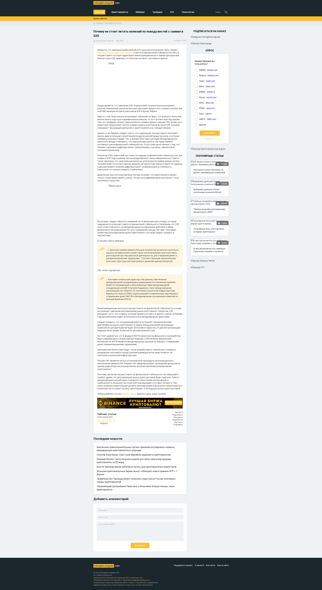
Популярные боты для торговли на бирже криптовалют (208, 230)
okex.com (210, 103)
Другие (202, 125)
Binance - (209, 75)
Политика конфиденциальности (136, 580)
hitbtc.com (211, 119)
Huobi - (207, 81)
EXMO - (206, 108)
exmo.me (210, 108)
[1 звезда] (99, 420)
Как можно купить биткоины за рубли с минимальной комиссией (209, 171)
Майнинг (140, 12)
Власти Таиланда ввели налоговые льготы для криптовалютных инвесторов (136, 466)
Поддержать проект (183, 565)
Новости (99, 12)
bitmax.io (211, 92)
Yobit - (205, 114)
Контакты (210, 565)
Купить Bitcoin (100, 18)
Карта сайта (223, 565)
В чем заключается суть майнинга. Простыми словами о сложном (209, 250)
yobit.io (208, 114)
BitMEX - (208, 70)
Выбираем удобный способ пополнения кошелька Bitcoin (207, 190)
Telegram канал (129, 393)
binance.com (213, 75)
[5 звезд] (114, 420)
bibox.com (210, 86)
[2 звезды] (103, 420)
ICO (172, 12)
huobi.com (210, 81)
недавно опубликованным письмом (115, 52)
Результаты (210, 139)
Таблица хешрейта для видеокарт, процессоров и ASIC (209, 210)
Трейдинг (157, 12)
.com (106, 3)
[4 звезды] (110, 420)
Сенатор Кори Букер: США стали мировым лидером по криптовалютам (134, 454)
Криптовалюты (120, 12)
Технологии (188, 12)
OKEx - (206, 103)
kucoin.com (212, 97)
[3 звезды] (107, 420)
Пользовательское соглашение (106, 580)
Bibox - (207, 86)
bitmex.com (212, 70)
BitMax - (207, 92)
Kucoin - (208, 97)
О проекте (199, 565)
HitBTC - (207, 119)
